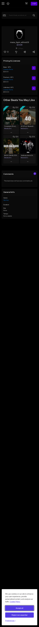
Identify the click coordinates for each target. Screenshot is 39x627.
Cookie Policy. (15, 601)
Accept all (19, 608)
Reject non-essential (19, 615)
